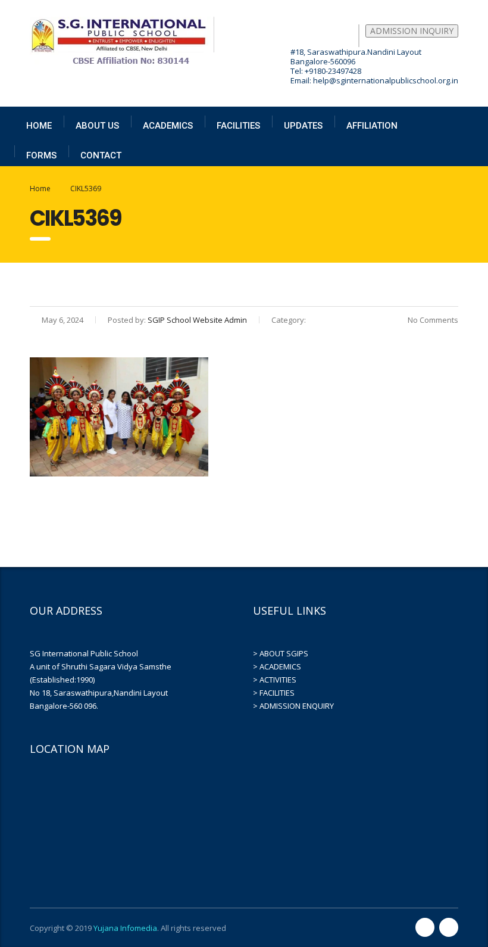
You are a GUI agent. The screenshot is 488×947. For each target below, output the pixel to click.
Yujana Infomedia (125, 928)
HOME (39, 125)
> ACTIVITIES (274, 679)
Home (40, 188)
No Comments (432, 319)
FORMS (41, 155)
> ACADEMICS (277, 666)
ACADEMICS (168, 125)
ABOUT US (97, 125)
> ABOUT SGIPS (280, 653)
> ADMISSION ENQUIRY (293, 705)
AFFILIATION (372, 125)
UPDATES (303, 125)
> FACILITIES (274, 692)
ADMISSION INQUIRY (411, 30)
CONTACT (100, 155)
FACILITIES (238, 125)
